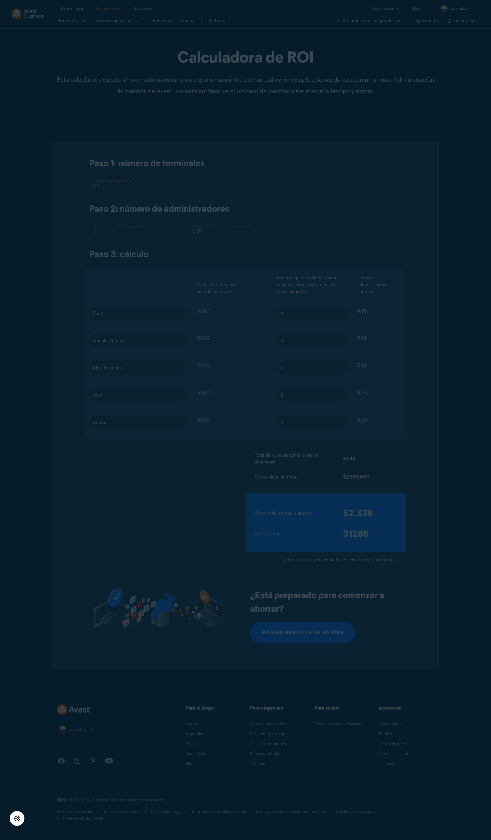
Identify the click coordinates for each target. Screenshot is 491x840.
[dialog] (245, 420)
